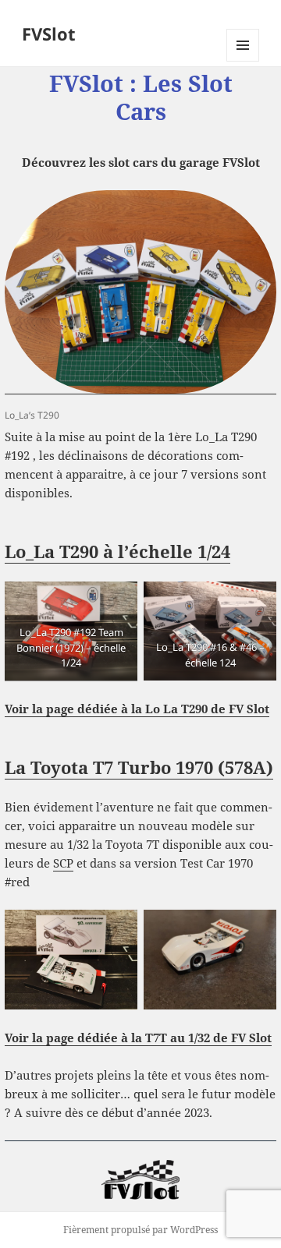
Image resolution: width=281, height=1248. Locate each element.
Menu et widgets (243, 61)
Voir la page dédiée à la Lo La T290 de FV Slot (137, 708)
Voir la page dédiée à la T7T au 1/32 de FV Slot (138, 1037)
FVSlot (49, 33)
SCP (63, 863)
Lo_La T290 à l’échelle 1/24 (117, 551)
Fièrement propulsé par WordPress (140, 1229)
